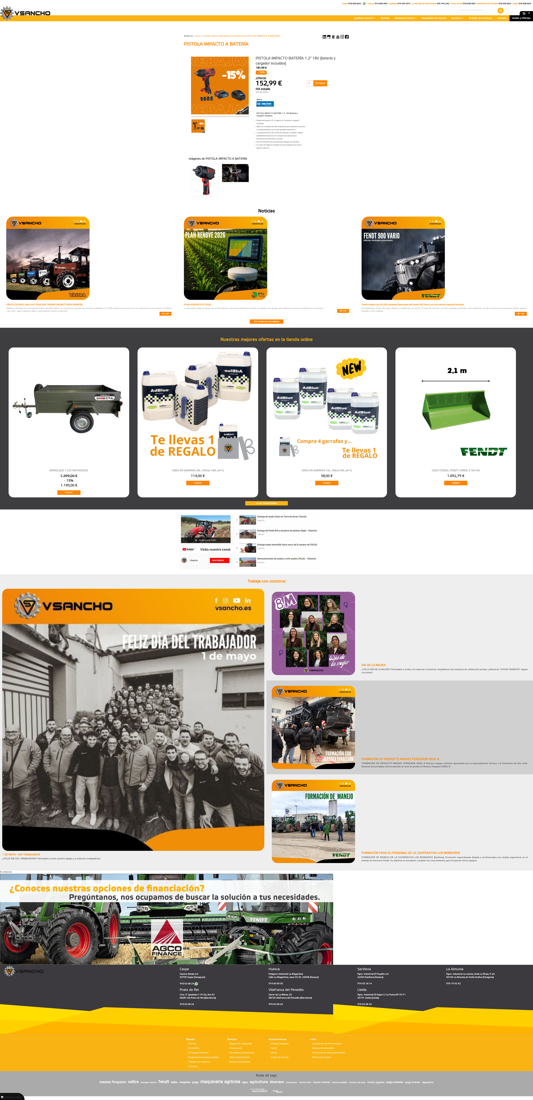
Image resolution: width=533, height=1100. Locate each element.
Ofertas (192, 1044)
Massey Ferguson (280, 1044)
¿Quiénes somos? (364, 18)
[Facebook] (347, 37)
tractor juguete (376, 1082)
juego (195, 1082)
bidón (174, 1082)
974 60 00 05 (276, 984)
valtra (133, 1082)
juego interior (412, 1082)
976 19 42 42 (453, 984)
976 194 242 (443, 4)
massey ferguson (113, 1082)
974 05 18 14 (364, 984)
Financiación (235, 1048)
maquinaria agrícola (220, 1082)
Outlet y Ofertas (521, 18)
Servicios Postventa (239, 1062)
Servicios (456, 18)
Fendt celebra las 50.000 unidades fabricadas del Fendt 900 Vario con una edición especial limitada (413, 305)
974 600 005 (381, 4)
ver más (165, 314)
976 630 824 (354, 4)
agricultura (259, 1082)
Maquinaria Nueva (405, 18)
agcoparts (427, 1082)
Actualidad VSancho (198, 1053)
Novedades (194, 1048)
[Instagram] (342, 37)
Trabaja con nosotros (480, 18)
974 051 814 (404, 4)
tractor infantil (321, 1082)
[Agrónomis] (333, 37)
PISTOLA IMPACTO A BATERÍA (263, 36)
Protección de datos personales (328, 1053)
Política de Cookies (321, 1057)
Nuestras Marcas (277, 1039)
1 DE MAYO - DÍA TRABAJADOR (21, 855)
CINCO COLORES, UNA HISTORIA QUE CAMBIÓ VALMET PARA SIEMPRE (44, 305)
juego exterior (394, 1082)
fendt (163, 1082)
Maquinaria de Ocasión (434, 18)
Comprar (69, 492)
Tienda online (210, 36)
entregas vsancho (148, 1082)
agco (245, 1082)
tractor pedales (339, 1082)
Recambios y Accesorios (232, 36)
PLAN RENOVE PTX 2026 (197, 305)
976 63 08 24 (187, 984)
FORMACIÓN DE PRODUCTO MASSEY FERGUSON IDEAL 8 (400, 759)
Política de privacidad (323, 1048)
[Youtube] (338, 37)
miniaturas (291, 1082)
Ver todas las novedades (266, 322)
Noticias (385, 18)
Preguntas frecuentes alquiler (203, 1057)
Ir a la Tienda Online (266, 503)
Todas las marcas (279, 1057)
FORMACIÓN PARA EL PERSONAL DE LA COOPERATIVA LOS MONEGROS (410, 853)
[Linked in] (324, 37)
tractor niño (305, 1082)
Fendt (274, 1048)
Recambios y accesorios (241, 1053)
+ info (313, 1039)
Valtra (274, 1053)
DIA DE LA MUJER (373, 665)
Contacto (502, 18)
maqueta (184, 1082)
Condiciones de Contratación (327, 1044)
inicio (198, 36)
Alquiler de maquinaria (240, 1044)
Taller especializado (239, 1057)
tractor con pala (357, 1082)
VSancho (190, 1039)
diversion (277, 1082)
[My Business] (329, 37)
